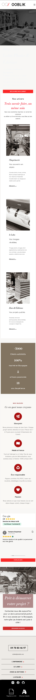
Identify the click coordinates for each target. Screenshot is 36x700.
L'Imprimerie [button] (17, 662)
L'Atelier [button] (17, 677)
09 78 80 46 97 (18, 648)
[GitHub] (23, 682)
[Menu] (34, 5)
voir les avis (18, 560)
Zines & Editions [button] (17, 672)
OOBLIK (18, 5)
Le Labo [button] (17, 667)
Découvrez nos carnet (18, 91)
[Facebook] (18, 682)
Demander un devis (18, 628)
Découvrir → (13, 186)
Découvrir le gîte (18, 634)
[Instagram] (13, 682)
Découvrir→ (12, 259)
